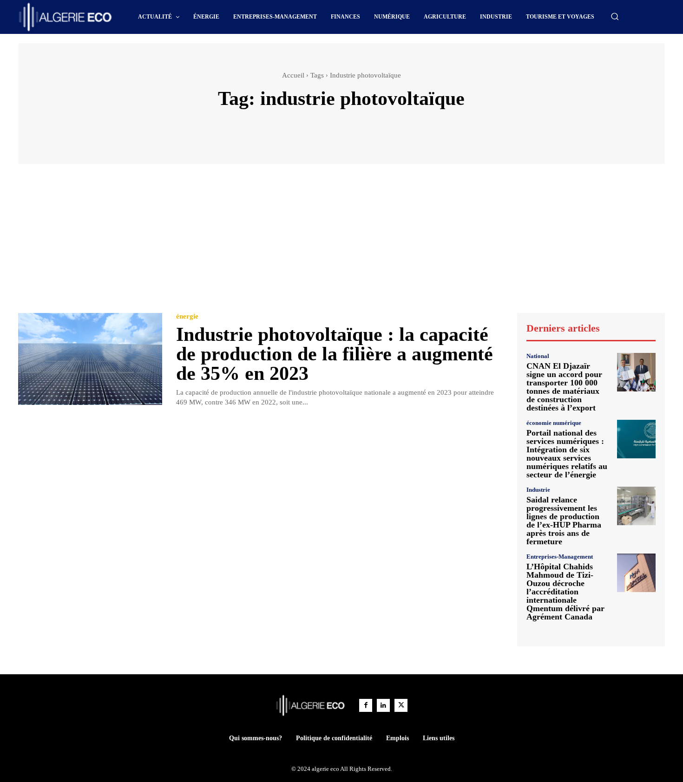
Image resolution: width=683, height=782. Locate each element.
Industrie (538, 490)
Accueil (293, 75)
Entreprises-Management (559, 557)
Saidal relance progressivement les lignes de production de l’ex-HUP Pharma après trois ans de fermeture (563, 520)
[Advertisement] (341, 243)
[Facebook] (365, 705)
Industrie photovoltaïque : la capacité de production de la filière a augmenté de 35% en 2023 (334, 354)
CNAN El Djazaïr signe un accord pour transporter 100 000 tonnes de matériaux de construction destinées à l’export (564, 386)
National (537, 356)
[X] (400, 705)
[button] (615, 16)
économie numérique (553, 423)
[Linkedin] (383, 705)
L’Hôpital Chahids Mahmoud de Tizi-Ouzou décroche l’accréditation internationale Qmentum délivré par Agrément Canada (565, 591)
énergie (187, 316)
